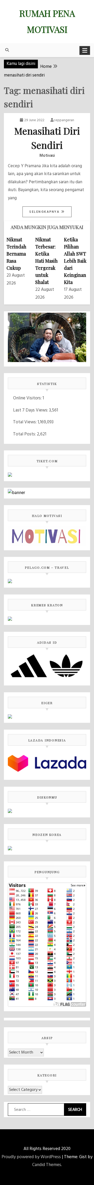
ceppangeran (64, 120)
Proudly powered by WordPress (31, 1157)
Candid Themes (46, 1164)
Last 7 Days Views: (31, 410)
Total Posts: (25, 434)
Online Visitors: (28, 398)
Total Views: (25, 422)
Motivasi (47, 155)
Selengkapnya (45, 212)
